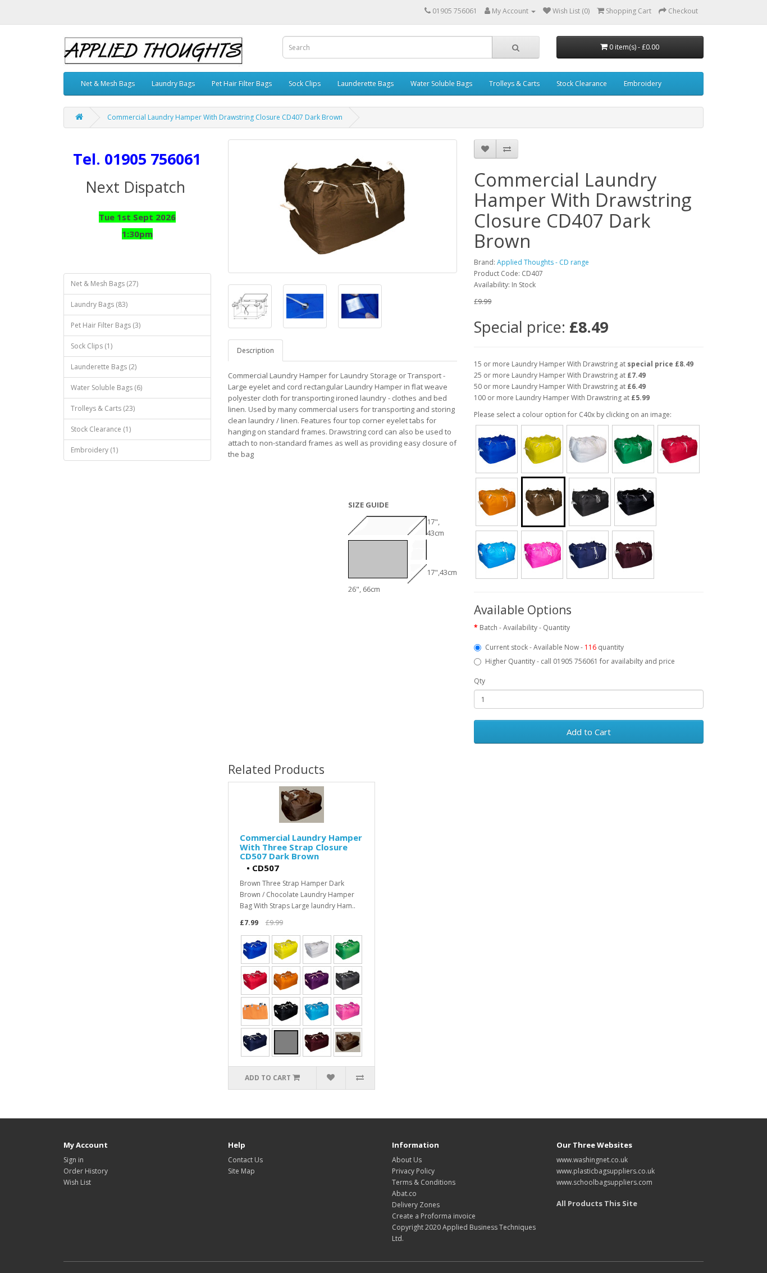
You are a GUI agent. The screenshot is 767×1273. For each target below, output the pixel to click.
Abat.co (404, 1193)
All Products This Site (596, 1203)
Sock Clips (305, 83)
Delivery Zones (416, 1204)
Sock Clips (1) (91, 346)
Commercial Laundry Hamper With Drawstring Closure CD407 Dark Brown (225, 117)
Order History (85, 1171)
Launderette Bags (365, 83)
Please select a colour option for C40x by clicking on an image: (573, 414)
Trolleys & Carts (514, 83)
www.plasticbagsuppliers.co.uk (605, 1171)
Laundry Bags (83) (99, 304)
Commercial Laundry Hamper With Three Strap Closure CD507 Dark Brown (301, 847)
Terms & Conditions (423, 1182)
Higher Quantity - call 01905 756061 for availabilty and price (580, 661)
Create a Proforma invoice (434, 1216)
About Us (407, 1160)
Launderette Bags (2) (103, 367)
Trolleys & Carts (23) (103, 408)
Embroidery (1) (94, 450)
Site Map (241, 1171)
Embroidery (642, 83)
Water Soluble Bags (441, 83)
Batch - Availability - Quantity (525, 627)
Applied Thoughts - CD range (543, 262)
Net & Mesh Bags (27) (104, 283)
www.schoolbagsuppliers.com (604, 1182)
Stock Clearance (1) (101, 429)
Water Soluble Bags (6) (106, 387)
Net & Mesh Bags (108, 83)
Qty (479, 681)
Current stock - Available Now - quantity (554, 647)
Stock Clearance (581, 83)
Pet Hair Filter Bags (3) (105, 325)
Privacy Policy (413, 1171)
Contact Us (245, 1160)
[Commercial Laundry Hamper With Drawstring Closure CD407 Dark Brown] (343, 206)
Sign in (73, 1160)
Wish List (77, 1182)
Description (255, 350)
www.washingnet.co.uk (592, 1160)
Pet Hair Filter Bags (242, 83)
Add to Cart (589, 731)
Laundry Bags (173, 83)
